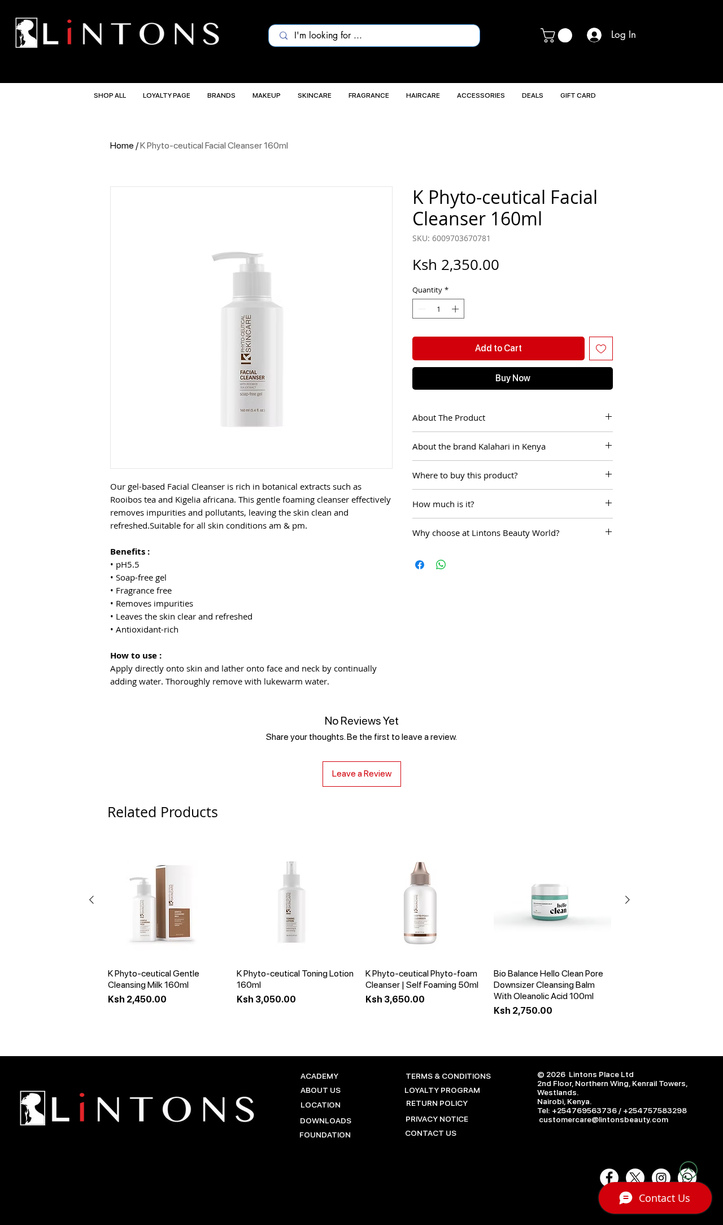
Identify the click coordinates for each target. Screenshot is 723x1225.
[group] (359, 935)
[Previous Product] (91, 899)
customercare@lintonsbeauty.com (603, 1119)
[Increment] (456, 309)
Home (122, 145)
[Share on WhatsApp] (441, 565)
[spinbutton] (439, 309)
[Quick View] (166, 900)
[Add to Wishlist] (601, 348)
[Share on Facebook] (419, 565)
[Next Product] (627, 899)
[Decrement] (421, 309)
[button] (558, 35)
